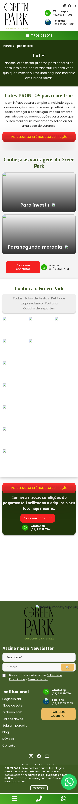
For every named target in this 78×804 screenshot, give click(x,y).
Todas (17, 298)
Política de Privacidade (45, 775)
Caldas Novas (12, 719)
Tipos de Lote (12, 705)
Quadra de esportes (39, 308)
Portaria (51, 303)
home (7, 46)
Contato (8, 745)
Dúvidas (8, 739)
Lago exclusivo (31, 303)
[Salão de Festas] (13, 327)
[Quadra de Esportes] (39, 349)
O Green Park (12, 712)
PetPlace (58, 298)
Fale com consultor (23, 267)
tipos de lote (24, 46)
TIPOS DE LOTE (41, 35)
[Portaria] (13, 349)
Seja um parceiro (15, 725)
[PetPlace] (39, 327)
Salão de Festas (36, 298)
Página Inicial (11, 699)
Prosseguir (39, 787)
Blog (5, 732)
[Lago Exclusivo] (65, 327)
